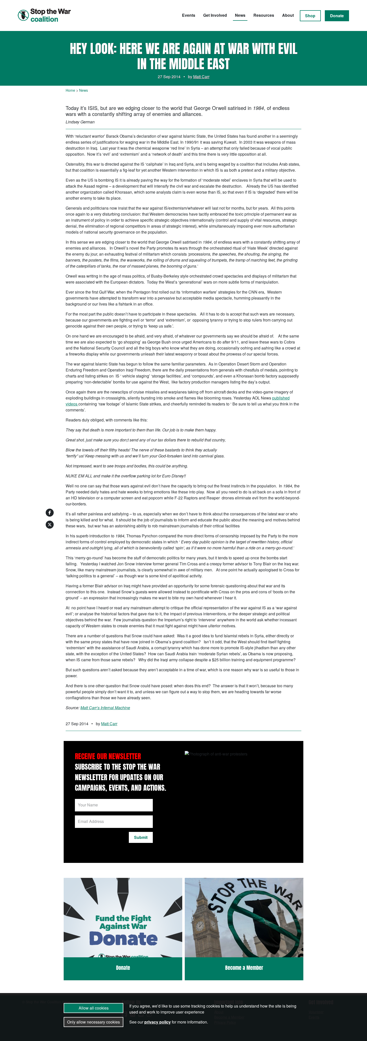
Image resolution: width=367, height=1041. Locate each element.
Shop (310, 15)
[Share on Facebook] (50, 513)
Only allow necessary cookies (93, 1022)
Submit (141, 837)
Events (188, 15)
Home (70, 90)
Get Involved (215, 15)
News (240, 15)
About (288, 15)
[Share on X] (50, 525)
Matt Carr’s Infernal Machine (105, 707)
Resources (263, 15)
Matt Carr (201, 76)
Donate (337, 15)
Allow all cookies (94, 1008)
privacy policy (157, 1022)
